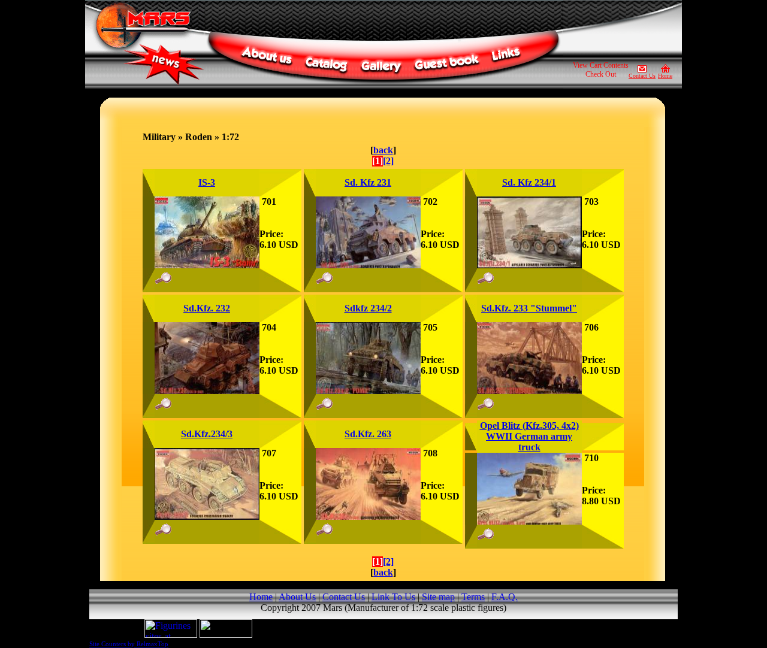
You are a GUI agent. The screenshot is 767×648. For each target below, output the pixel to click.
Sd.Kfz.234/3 (206, 434)
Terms (473, 597)
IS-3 (206, 182)
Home (665, 75)
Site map (438, 597)
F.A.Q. (504, 597)
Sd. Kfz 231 (368, 182)
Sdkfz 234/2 (368, 308)
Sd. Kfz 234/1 (529, 182)
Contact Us (642, 75)
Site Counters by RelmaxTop (128, 643)
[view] (207, 265)
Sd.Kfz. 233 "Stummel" (529, 308)
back (383, 150)
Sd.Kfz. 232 (206, 308)
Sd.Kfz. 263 (368, 434)
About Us (297, 597)
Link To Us (393, 597)
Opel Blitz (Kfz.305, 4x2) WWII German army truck (529, 436)
